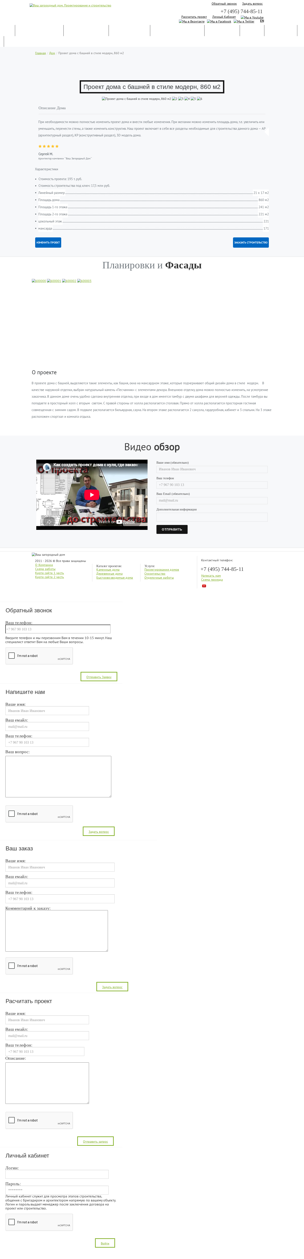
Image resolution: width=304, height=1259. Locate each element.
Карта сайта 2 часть (49, 577)
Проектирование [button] (86, 31)
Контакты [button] (18, 42)
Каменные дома (108, 570)
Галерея (252, 31)
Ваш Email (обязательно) (173, 494)
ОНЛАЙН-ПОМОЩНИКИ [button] (177, 31)
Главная (40, 53)
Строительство (155, 574)
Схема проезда (212, 580)
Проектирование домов (161, 570)
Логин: (12, 1168)
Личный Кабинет (224, 17)
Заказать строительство (251, 242)
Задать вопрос (252, 4)
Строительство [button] (129, 31)
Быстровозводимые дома (114, 578)
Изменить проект (48, 242)
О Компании (44, 565)
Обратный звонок (224, 4)
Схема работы (45, 569)
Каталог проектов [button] (39, 31)
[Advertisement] (152, 68)
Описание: (15, 1058)
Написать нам (211, 576)
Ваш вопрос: (17, 752)
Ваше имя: (15, 704)
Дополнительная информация (176, 509)
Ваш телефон (165, 478)
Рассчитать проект (194, 17)
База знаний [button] (222, 31)
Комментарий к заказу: (28, 908)
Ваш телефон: (19, 623)
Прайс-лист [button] (281, 31)
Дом (52, 53)
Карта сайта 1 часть (49, 573)
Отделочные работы (159, 578)
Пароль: (13, 1184)
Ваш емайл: (16, 720)
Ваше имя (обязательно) (172, 462)
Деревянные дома (109, 574)
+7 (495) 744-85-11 (242, 11)
